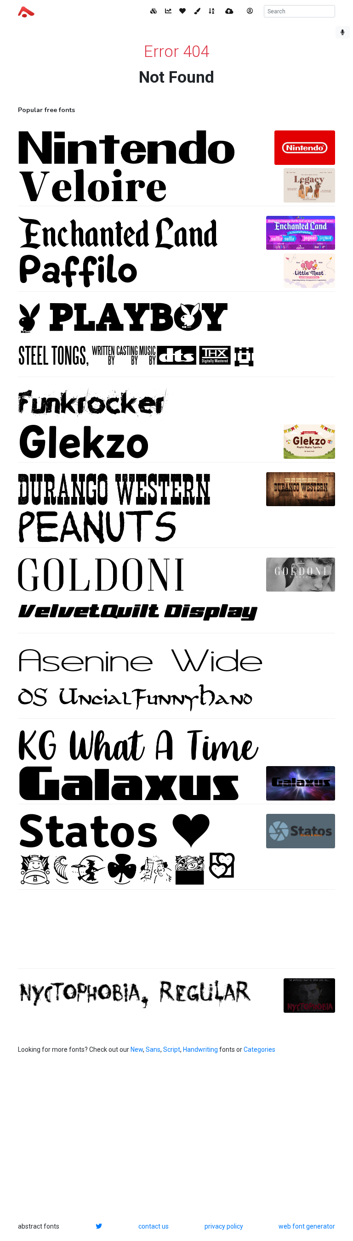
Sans (153, 1049)
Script (171, 1049)
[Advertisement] (176, 933)
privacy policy (224, 1226)
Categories (259, 1049)
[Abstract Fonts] (26, 11)
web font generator (307, 1226)
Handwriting (200, 1049)
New (137, 1049)
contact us (153, 1226)
